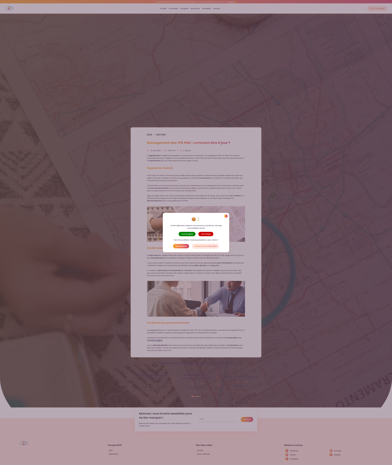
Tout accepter (187, 234)
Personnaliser (181, 246)
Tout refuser (206, 234)
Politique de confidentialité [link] (205, 246)
